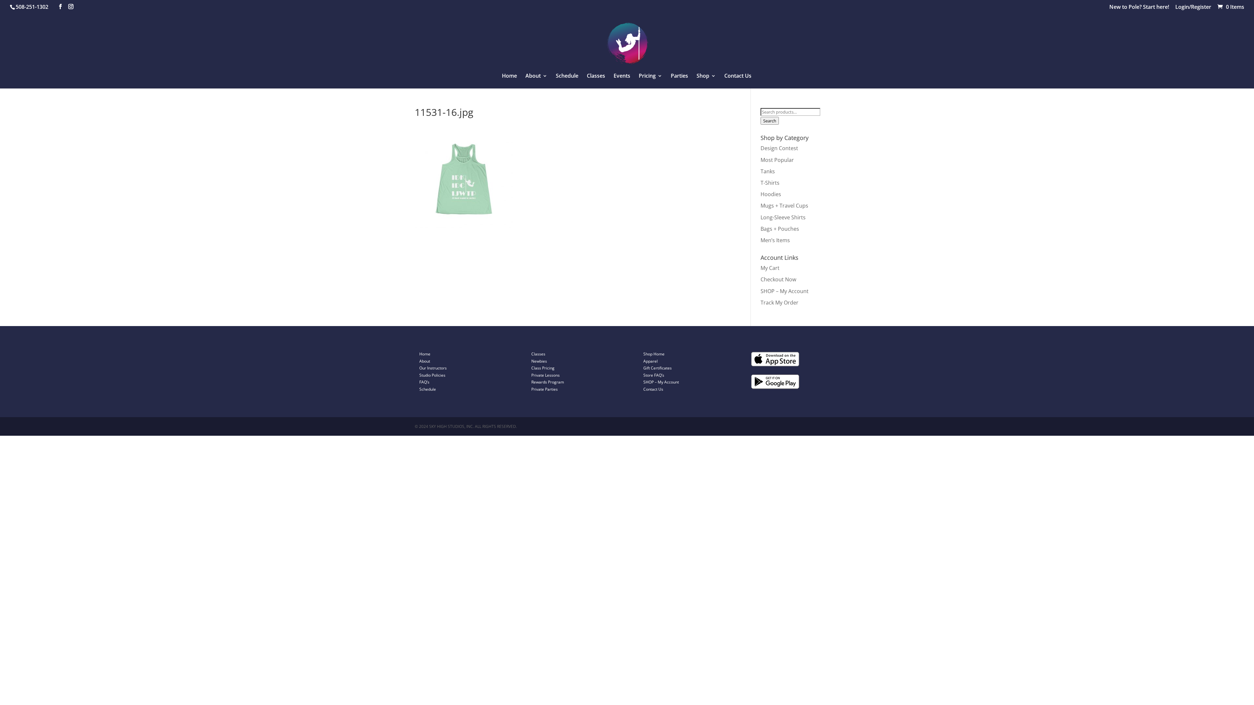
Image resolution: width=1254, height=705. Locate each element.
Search (769, 121)
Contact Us (737, 76)
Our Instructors (433, 368)
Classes (596, 76)
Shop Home (654, 354)
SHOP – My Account (785, 291)
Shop (703, 76)
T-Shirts (770, 182)
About (424, 361)
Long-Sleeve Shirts (783, 217)
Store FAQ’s (653, 375)
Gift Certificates (657, 368)
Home (509, 76)
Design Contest (779, 148)
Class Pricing (543, 368)
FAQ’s (424, 382)
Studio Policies (432, 375)
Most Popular (777, 160)
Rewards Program (547, 382)
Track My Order (779, 302)
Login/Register (1193, 7)
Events (622, 76)
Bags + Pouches (780, 228)
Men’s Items (775, 240)
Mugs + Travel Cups (784, 205)
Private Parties (544, 389)
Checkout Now (778, 279)
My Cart (770, 268)
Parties (679, 76)
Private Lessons (545, 375)
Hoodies (771, 194)
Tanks (768, 171)
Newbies (539, 361)
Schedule (567, 76)
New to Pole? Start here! (1139, 7)
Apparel (650, 361)
